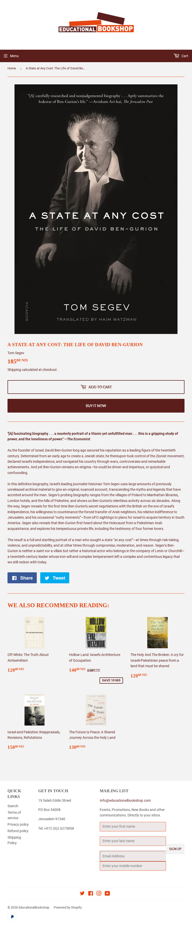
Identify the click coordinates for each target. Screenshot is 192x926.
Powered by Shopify (68, 907)
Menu (14, 56)
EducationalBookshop (33, 907)
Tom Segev (16, 353)
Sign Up (175, 849)
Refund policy (18, 831)
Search (13, 806)
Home (12, 68)
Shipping (14, 370)
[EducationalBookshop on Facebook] (90, 894)
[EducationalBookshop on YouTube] (107, 894)
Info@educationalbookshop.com (125, 800)
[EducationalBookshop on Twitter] (82, 894)
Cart (184, 56)
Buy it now (96, 406)
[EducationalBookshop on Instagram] (99, 894)
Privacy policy (18, 824)
